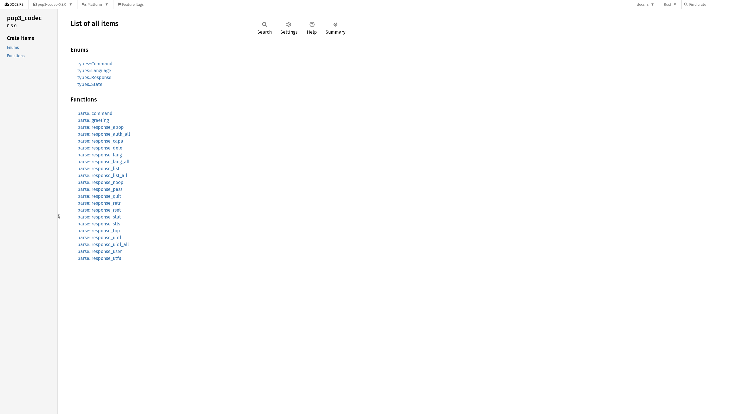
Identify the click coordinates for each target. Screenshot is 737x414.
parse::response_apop (100, 127)
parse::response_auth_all (103, 134)
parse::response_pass (99, 189)
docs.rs (643, 4)
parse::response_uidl (99, 237)
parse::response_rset (99, 210)
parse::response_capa (100, 141)
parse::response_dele (99, 148)
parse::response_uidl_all (103, 244)
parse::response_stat (99, 217)
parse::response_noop (100, 182)
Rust (667, 4)
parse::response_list (98, 168)
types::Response (94, 77)
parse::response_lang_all (103, 161)
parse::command (95, 113)
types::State (89, 84)
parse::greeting (93, 120)
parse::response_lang (99, 155)
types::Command (95, 63)
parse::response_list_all (102, 175)
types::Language (94, 70)
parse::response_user (99, 251)
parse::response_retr (99, 203)
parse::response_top (98, 230)
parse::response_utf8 (99, 258)
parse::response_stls (98, 224)
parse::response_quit (99, 196)
